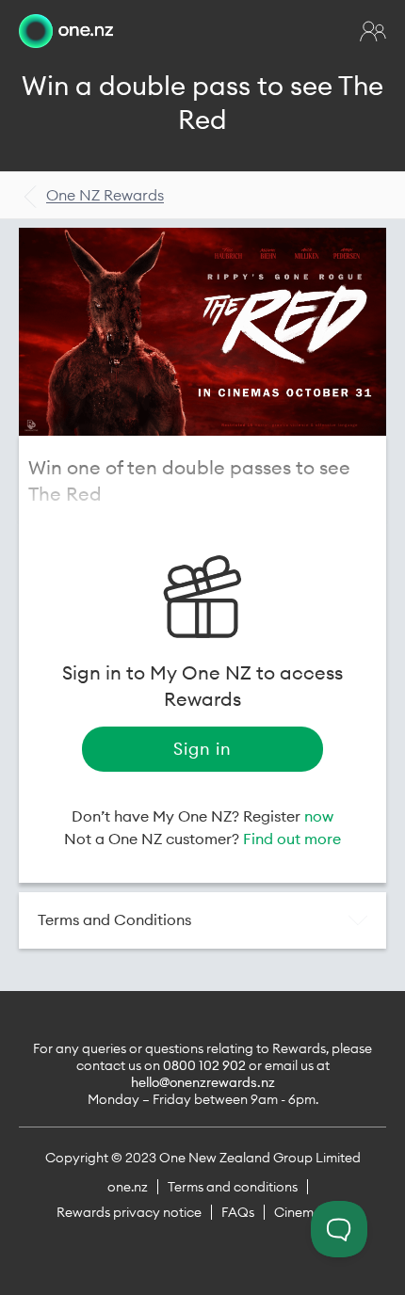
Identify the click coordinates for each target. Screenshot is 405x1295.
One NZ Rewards (105, 194)
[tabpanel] (202, 332)
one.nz (127, 1186)
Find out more (292, 838)
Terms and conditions (233, 1186)
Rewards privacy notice (129, 1212)
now (318, 816)
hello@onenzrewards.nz (203, 1082)
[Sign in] (373, 31)
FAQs (237, 1212)
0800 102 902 (204, 1065)
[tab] (202, 920)
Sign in (202, 748)
